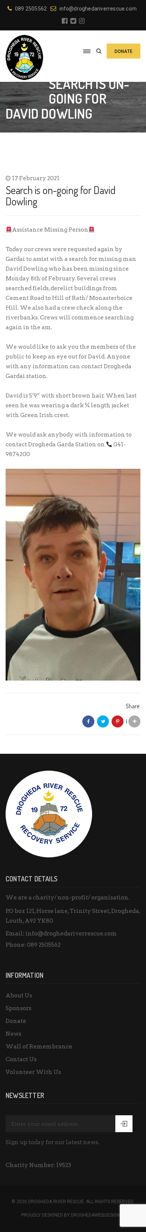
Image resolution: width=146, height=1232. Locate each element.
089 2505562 (31, 9)
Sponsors (18, 1008)
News (13, 1033)
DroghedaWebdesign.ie (98, 1215)
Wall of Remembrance (39, 1046)
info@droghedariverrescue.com (98, 9)
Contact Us (21, 1059)
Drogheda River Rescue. (56, 1201)
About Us (19, 995)
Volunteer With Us (33, 1072)
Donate (16, 1021)
